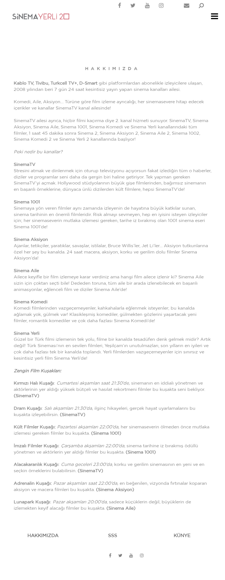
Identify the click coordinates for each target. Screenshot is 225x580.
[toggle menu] (214, 18)
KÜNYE (182, 535)
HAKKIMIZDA (42, 535)
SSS (112, 535)
